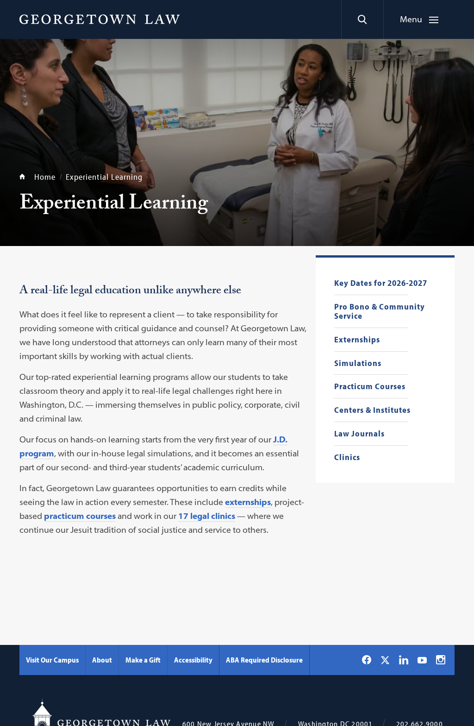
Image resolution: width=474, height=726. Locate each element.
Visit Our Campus (52, 660)
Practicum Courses (369, 386)
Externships (357, 340)
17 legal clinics (206, 516)
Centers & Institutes (372, 410)
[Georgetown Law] (99, 19)
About (102, 660)
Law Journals (359, 434)
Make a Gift (143, 660)
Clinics (347, 457)
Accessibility (193, 660)
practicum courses (80, 516)
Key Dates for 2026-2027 (380, 283)
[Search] (362, 19)
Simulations (357, 363)
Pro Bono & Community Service (379, 311)
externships (248, 502)
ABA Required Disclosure (264, 660)
